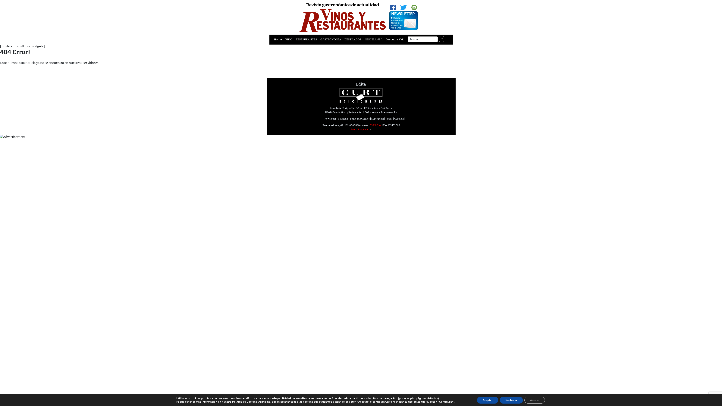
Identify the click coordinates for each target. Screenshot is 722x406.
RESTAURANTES (306, 39)
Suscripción (377, 118)
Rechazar (511, 400)
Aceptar (488, 400)
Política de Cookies (360, 118)
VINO (288, 39)
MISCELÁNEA (373, 39)
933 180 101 (375, 125)
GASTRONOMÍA (330, 39)
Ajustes (534, 400)
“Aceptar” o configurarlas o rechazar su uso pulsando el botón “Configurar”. (405, 402)
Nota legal (343, 118)
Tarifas (389, 118)
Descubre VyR (395, 39)
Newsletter (330, 118)
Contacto (399, 118)
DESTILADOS (352, 39)
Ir (442, 39)
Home (278, 39)
